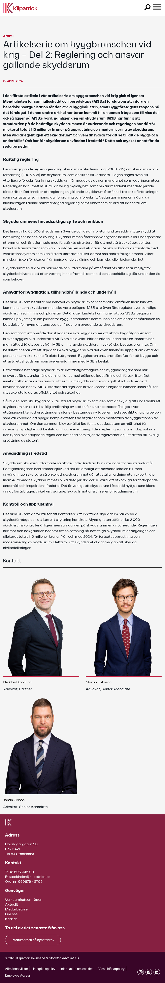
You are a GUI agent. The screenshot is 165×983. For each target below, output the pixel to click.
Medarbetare (16, 909)
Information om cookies (76, 969)
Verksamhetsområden (23, 900)
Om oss (11, 914)
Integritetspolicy (44, 969)
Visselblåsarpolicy (111, 969)
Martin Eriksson (98, 682)
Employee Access (18, 975)
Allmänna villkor (16, 969)
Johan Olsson (14, 800)
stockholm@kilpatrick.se (29, 877)
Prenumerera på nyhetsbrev (33, 940)
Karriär (11, 919)
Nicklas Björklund (17, 682)
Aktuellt (11, 904)
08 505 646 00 (21, 872)
